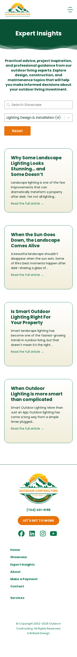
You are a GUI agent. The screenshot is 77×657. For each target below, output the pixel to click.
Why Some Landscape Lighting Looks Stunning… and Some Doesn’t (36, 166)
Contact (17, 586)
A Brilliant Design (38, 633)
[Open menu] (70, 9)
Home (15, 550)
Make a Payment (24, 579)
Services (17, 598)
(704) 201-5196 (38, 510)
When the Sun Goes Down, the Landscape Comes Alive (35, 240)
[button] (38, 520)
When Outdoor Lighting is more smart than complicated (36, 393)
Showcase (18, 557)
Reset (17, 130)
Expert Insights (22, 564)
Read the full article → (27, 203)
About (15, 572)
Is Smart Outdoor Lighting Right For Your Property (31, 317)
